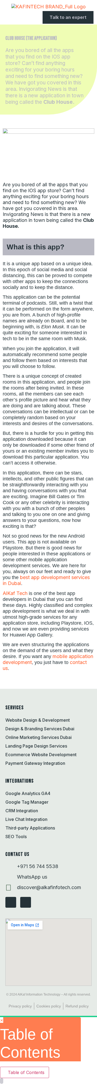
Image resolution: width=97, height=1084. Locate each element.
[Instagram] (10, 902)
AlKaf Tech (15, 593)
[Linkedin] (25, 902)
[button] (4, 17)
